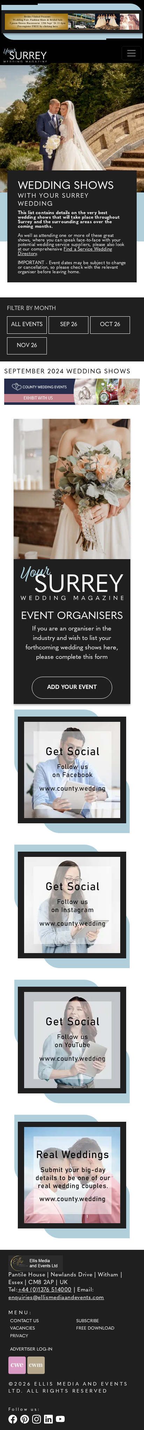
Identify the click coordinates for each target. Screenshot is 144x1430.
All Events (27, 324)
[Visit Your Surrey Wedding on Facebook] (13, 1419)
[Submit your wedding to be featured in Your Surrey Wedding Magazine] (72, 1175)
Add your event (72, 687)
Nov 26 (27, 345)
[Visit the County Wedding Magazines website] (36, 1365)
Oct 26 (110, 324)
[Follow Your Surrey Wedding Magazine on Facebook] (72, 770)
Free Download (95, 1328)
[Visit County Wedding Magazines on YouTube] (61, 1419)
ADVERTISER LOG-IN (31, 1349)
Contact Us (24, 1321)
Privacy (19, 1336)
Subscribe (87, 1321)
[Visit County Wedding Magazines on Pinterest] (25, 1419)
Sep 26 (68, 324)
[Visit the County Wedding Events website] (17, 1365)
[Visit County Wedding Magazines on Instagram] (37, 1419)
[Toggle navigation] (131, 53)
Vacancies (22, 1328)
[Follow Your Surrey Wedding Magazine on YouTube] (72, 1040)
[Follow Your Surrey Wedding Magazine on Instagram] (72, 905)
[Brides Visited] (72, 21)
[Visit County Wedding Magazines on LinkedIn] (49, 1419)
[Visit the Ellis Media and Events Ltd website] (35, 1263)
